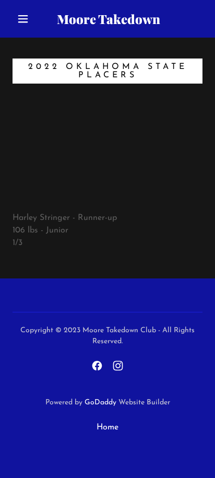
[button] (23, 18)
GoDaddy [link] (100, 402)
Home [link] (107, 427)
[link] (108, 19)
